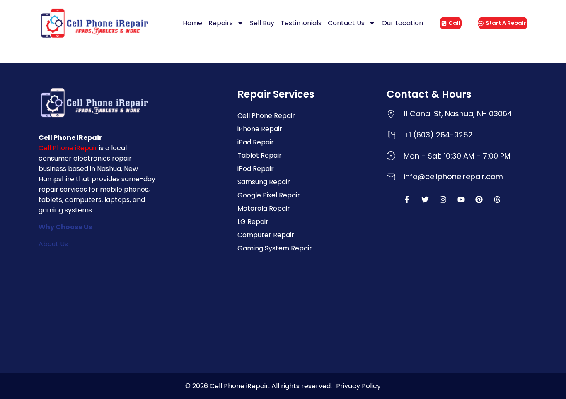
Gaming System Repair (274, 248)
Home (192, 23)
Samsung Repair (263, 182)
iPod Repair (255, 168)
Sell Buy (262, 23)
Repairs (220, 23)
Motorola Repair (263, 208)
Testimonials (301, 23)
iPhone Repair (259, 129)
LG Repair (252, 221)
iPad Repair (255, 142)
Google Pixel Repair (268, 195)
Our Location (402, 23)
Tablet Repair (259, 155)
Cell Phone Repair (266, 115)
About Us (53, 244)
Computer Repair (265, 235)
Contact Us (346, 23)
